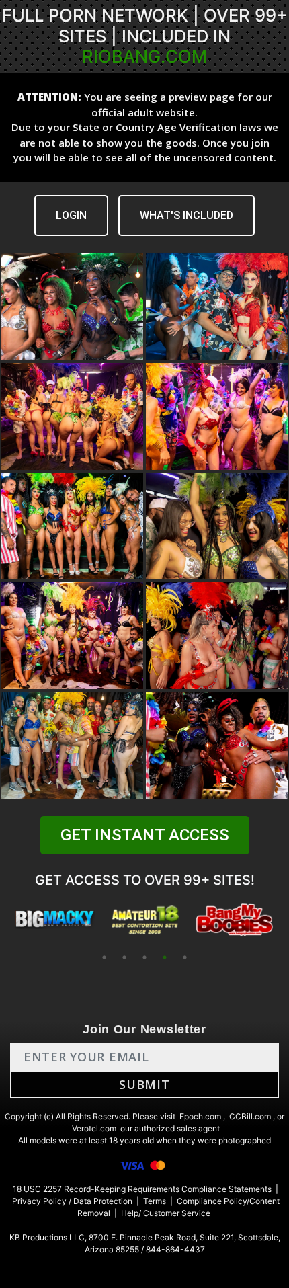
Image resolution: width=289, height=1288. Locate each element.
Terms (154, 1201)
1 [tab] (104, 957)
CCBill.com (250, 1116)
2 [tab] (124, 957)
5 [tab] (185, 957)
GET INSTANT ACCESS (144, 835)
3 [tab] (144, 957)
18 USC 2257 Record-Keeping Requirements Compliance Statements (142, 1189)
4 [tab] (164, 957)
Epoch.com (200, 1116)
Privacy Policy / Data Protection (72, 1201)
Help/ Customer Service (165, 1213)
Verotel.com (94, 1128)
